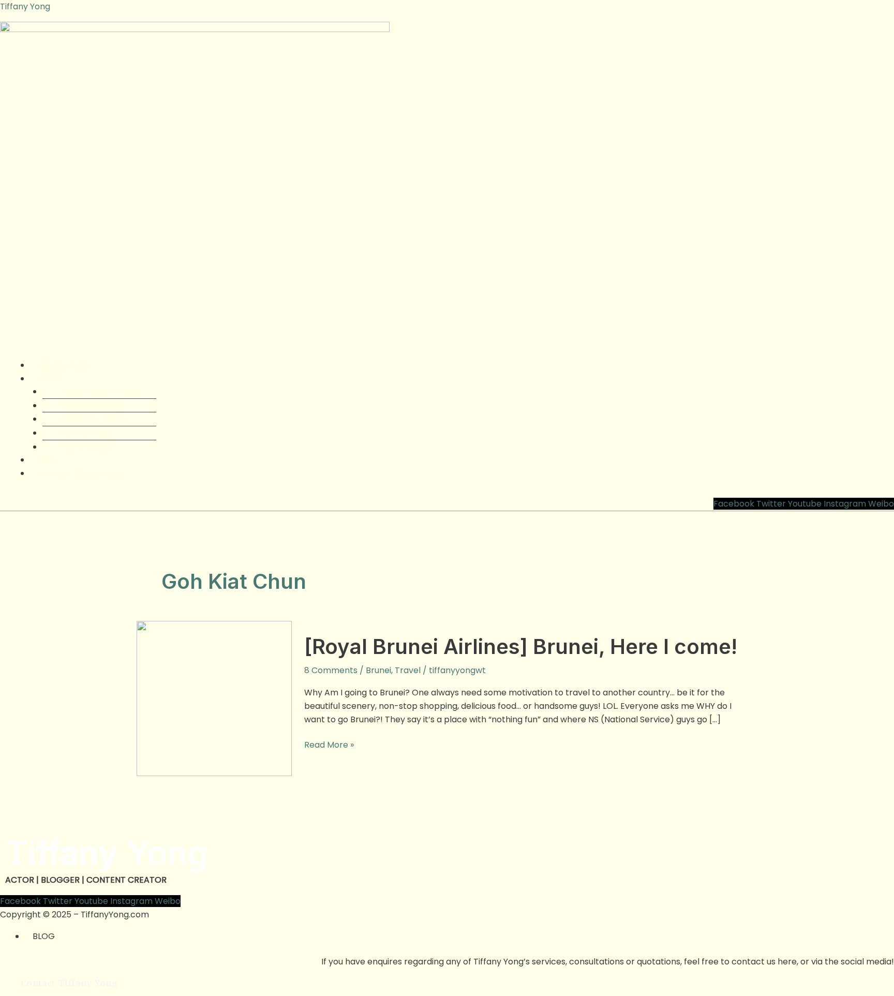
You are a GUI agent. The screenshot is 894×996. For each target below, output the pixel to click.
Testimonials (86, 447)
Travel (408, 670)
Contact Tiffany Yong (81, 473)
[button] (459, 378)
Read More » (329, 744)
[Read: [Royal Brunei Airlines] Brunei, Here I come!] (214, 698)
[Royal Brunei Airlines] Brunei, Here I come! (520, 646)
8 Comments (330, 670)
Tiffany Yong (25, 6)
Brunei (378, 670)
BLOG (44, 936)
